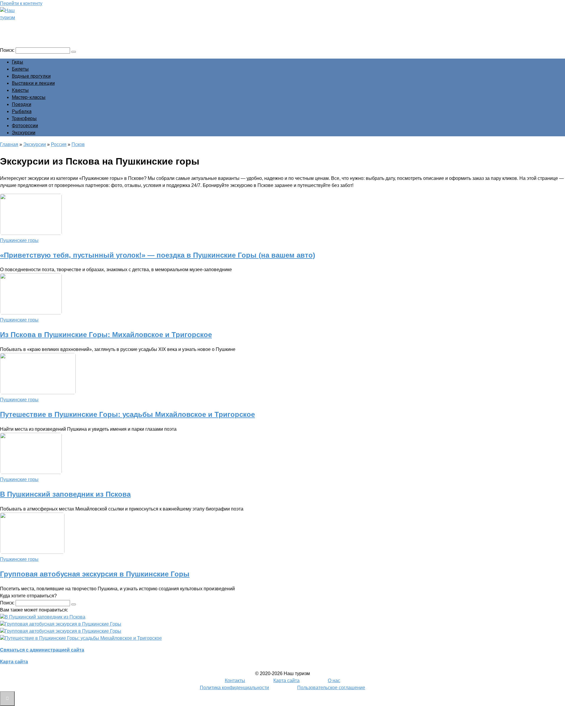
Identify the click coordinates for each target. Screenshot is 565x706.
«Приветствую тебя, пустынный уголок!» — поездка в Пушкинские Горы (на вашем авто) (157, 255)
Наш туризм (27, 26)
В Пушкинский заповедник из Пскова (65, 494)
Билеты (20, 69)
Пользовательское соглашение (331, 687)
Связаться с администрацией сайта (42, 649)
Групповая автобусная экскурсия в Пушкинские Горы (95, 574)
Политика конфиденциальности (234, 687)
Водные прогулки (31, 76)
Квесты (20, 90)
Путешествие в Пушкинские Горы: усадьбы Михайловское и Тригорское (127, 414)
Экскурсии (23, 132)
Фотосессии (25, 125)
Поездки (21, 104)
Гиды (17, 62)
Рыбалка (21, 111)
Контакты (235, 680)
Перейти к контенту (21, 3)
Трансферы (24, 118)
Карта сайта (14, 661)
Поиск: (8, 50)
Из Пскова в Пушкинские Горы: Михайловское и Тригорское (106, 335)
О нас (334, 680)
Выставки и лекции (33, 83)
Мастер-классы (29, 97)
